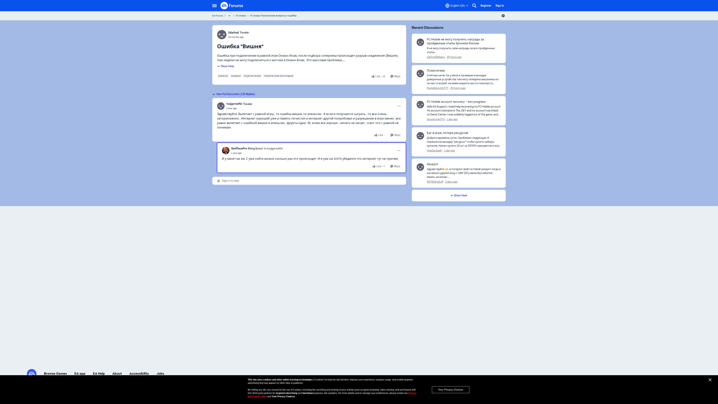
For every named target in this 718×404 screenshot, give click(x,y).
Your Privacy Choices (450, 389)
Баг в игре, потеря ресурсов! (447, 133)
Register (486, 5)
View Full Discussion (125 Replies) (235, 94)
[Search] (474, 5)
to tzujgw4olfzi (273, 148)
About (117, 373)
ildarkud (233, 32)
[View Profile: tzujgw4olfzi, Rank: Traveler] (221, 106)
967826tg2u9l (435, 181)
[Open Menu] (503, 15)
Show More (227, 66)
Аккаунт (432, 164)
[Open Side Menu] (214, 5)
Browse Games (55, 373)
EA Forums (217, 15)
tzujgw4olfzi (234, 103)
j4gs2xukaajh (434, 150)
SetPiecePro (239, 148)
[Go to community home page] (231, 5)
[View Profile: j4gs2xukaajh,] (420, 136)
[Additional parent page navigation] (229, 15)
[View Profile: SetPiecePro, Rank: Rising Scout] (225, 150)
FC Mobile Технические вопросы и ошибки (273, 15)
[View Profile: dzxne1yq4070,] (420, 104)
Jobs (160, 373)
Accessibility (139, 373)
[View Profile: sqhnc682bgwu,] (420, 42)
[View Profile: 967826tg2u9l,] (420, 167)
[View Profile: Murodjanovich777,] (420, 73)
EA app (79, 373)
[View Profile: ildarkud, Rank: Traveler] (221, 34)
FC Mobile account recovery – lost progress (456, 102)
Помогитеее (436, 71)
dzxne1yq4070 (436, 119)
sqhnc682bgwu (436, 57)
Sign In (499, 5)
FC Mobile (241, 15)
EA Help (99, 373)
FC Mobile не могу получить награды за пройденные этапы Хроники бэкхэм (455, 41)
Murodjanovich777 (437, 88)
